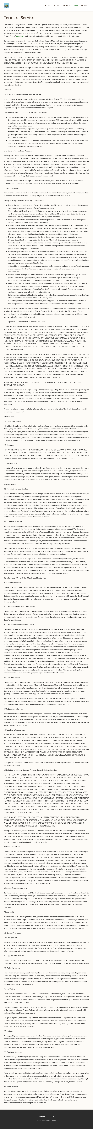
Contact (52, 1116)
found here (20, 36)
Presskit (85, 6)
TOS (76, 5)
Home (48, 5)
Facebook (41, 1116)
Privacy (66, 5)
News (56, 5)
